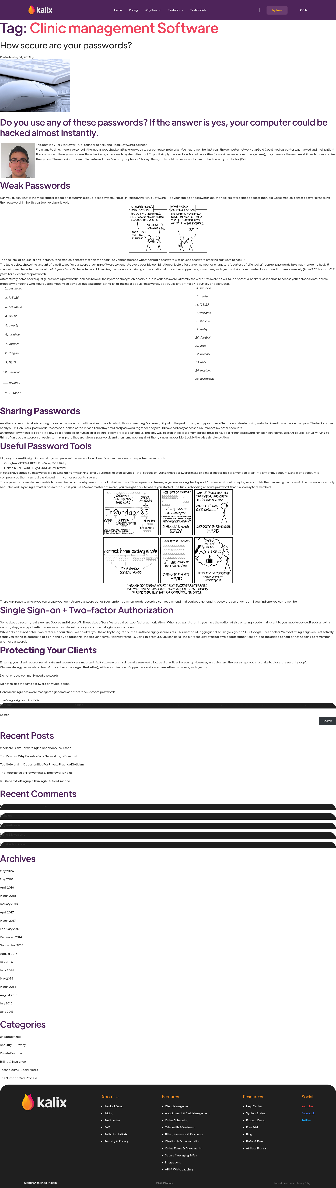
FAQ (107, 1127)
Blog (249, 1134)
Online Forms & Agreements (183, 1148)
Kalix (87, 705)
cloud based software (144, 705)
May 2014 (6, 978)
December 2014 (11, 937)
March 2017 (8, 920)
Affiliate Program (257, 1148)
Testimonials (198, 10)
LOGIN (303, 10)
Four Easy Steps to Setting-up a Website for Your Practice (60, 825)
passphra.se (153, 601)
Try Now (277, 10)
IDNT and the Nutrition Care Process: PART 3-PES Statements (54, 815)
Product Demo (114, 1106)
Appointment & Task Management (187, 1113)
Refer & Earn (254, 1141)
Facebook (308, 1113)
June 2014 (7, 970)
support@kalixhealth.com (40, 1182)
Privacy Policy (304, 1183)
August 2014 (9, 954)
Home (118, 10)
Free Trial (252, 1127)
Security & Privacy (25, 705)
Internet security (206, 705)
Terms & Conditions (284, 1183)
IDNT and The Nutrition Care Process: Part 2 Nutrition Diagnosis (91, 806)
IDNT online (187, 705)
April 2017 (7, 912)
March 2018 (8, 895)
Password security (234, 705)
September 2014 (11, 945)
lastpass (123, 482)
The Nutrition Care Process (18, 1078)
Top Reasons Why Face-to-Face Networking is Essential (38, 756)
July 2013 (6, 1003)
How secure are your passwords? (66, 44)
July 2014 (6, 962)
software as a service (320, 705)
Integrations (173, 1162)
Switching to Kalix (115, 1134)
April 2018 (7, 887)
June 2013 (7, 1011)
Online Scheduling (176, 1120)
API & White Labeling (179, 1169)
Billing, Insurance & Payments (184, 1134)
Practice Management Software (284, 705)
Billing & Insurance (13, 1061)
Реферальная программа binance (21, 806)
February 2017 (10, 929)
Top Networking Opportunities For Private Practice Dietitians (42, 764)
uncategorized (10, 1036)
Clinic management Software (110, 705)
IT (220, 705)
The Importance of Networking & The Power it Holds (36, 772)
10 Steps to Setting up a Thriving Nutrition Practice (35, 781)
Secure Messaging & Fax (181, 1155)
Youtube (307, 1106)
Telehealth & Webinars (180, 1127)
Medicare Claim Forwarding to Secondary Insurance (35, 748)
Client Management (178, 1106)
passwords (255, 705)
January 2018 (9, 904)
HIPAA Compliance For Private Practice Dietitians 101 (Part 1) (66, 844)
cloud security (169, 705)
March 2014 (8, 986)
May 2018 (6, 879)
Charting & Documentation (182, 1141)
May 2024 (7, 871)
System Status (255, 1113)
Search (4, 715)
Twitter (306, 1120)
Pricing (133, 10)
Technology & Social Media (55, 705)
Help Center (254, 1106)
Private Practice (11, 1053)
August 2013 (9, 995)
